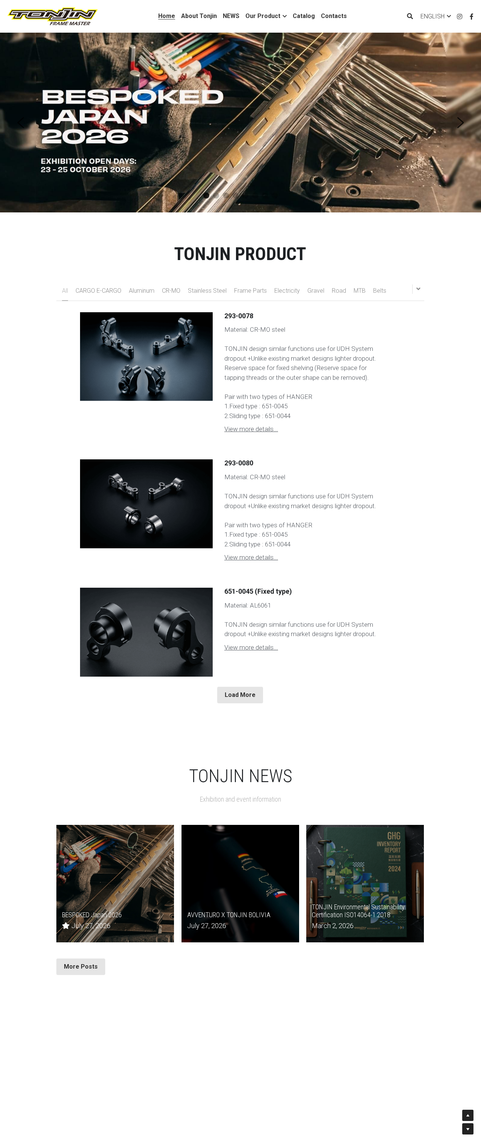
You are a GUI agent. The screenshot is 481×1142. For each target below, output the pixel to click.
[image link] (53, 15)
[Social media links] (459, 17)
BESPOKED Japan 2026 (92, 915)
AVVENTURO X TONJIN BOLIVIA (229, 915)
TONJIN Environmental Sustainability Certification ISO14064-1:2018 (358, 911)
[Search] (410, 16)
